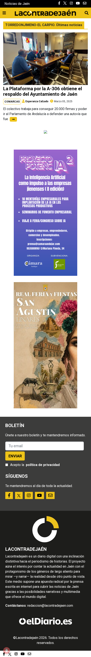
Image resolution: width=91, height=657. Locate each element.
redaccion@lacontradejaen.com (50, 606)
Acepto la (35, 465)
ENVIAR (15, 456)
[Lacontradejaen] (45, 12)
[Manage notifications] (6, 650)
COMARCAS (12, 101)
